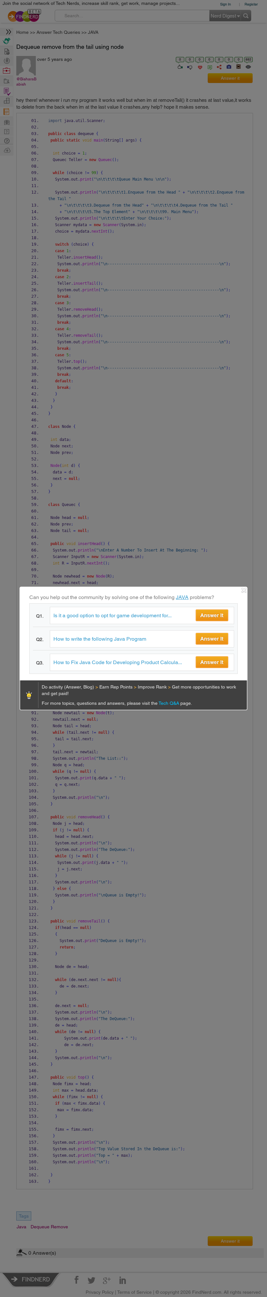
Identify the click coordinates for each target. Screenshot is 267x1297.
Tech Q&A (169, 703)
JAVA (182, 597)
